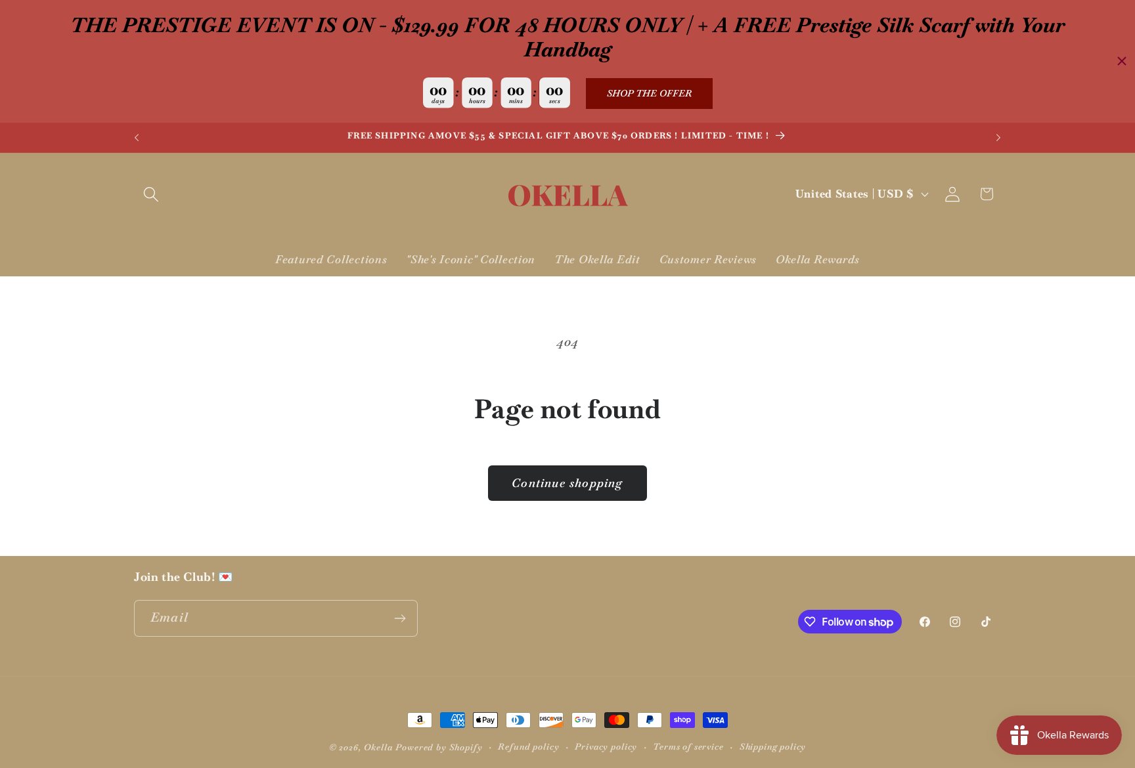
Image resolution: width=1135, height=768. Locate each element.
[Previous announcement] (136, 138)
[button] (151, 194)
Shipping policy (773, 746)
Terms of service (688, 746)
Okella (378, 747)
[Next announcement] (998, 138)
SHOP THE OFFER (649, 93)
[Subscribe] (399, 618)
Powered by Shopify (438, 747)
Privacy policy (606, 746)
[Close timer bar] (1122, 61)
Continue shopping (567, 482)
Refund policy (528, 746)
